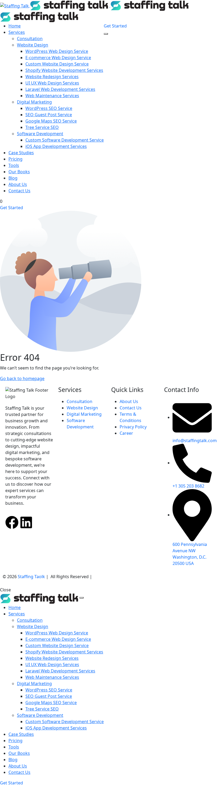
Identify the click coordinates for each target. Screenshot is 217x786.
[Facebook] (12, 522)
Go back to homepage (22, 378)
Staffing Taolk (31, 576)
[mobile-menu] (106, 34)
